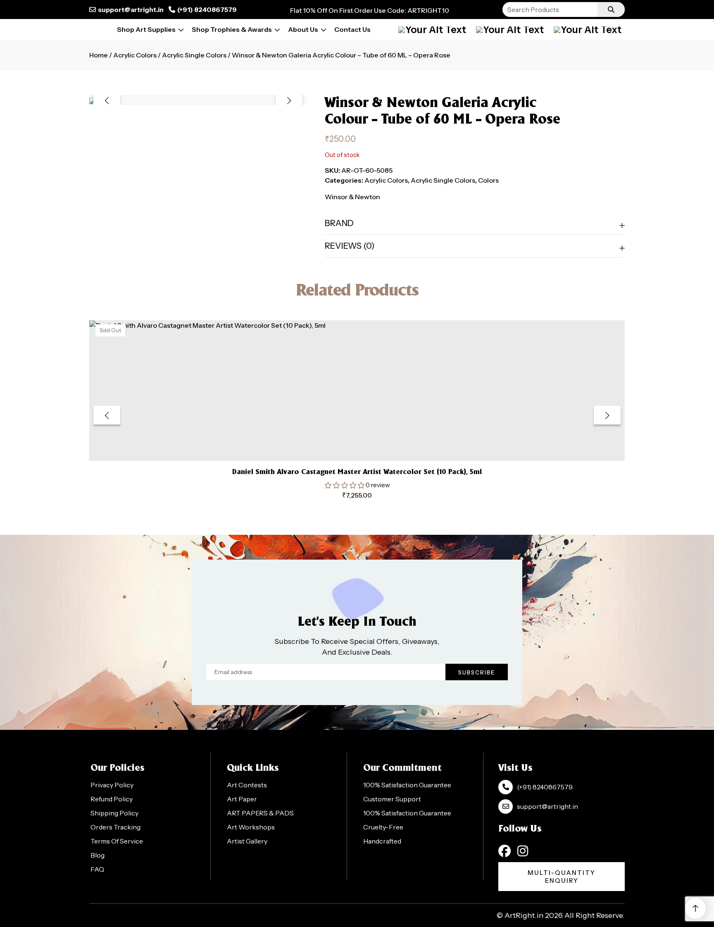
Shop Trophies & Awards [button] (232, 29)
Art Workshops (251, 827)
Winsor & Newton (352, 197)
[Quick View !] (367, 442)
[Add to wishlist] (347, 442)
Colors (488, 180)
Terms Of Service (116, 841)
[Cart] (510, 29)
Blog (97, 855)
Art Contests (247, 785)
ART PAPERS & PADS (260, 813)
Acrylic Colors (135, 55)
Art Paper (242, 799)
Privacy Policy (111, 785)
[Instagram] (522, 851)
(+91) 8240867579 (207, 9)
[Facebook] (504, 851)
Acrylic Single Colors (194, 55)
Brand (339, 223)
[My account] (432, 29)
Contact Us (352, 29)
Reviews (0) (350, 246)
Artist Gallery (247, 841)
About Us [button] (303, 29)
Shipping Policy (114, 813)
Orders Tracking (115, 827)
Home (98, 55)
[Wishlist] (587, 29)
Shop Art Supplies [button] (146, 29)
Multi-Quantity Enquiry (561, 876)
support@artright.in (131, 9)
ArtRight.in (524, 915)
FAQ (97, 869)
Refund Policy (111, 799)
